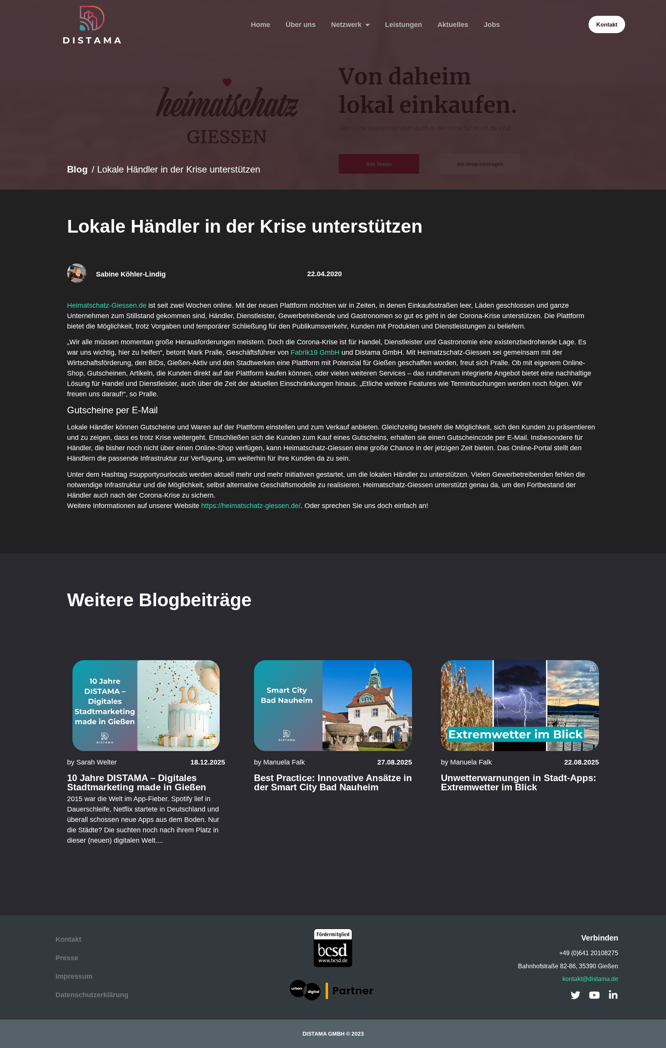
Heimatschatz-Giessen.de (106, 305)
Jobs (492, 25)
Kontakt (68, 939)
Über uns (301, 25)
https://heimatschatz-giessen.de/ (251, 506)
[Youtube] (594, 995)
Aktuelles (452, 25)
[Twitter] (575, 995)
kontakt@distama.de (590, 979)
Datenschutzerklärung (92, 995)
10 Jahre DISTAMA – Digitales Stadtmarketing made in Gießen (136, 782)
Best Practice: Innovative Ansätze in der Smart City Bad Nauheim (333, 782)
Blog (77, 169)
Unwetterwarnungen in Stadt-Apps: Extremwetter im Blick (518, 782)
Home (260, 25)
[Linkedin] (613, 995)
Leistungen (403, 25)
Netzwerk (346, 25)
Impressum (74, 976)
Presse (67, 958)
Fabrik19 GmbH (315, 352)
